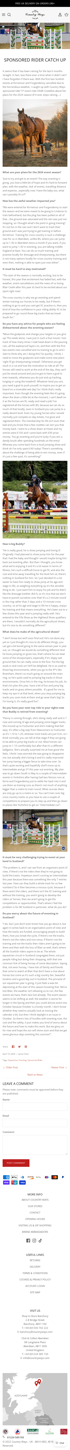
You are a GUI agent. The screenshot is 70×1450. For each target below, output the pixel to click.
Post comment (16, 1162)
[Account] (59, 14)
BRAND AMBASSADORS (35, 1231)
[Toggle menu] (3, 14)
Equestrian (13, 1060)
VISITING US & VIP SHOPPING (35, 1225)
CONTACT (35, 1212)
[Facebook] (28, 1240)
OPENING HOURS (35, 1219)
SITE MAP (35, 1292)
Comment (8, 1132)
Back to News (35, 1074)
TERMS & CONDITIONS (35, 1273)
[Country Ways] (35, 15)
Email (6, 1115)
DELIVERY (35, 1266)
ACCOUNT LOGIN (35, 1286)
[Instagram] (34, 1240)
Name (6, 1099)
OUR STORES (35, 1206)
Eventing (23, 1060)
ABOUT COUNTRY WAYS (35, 1199)
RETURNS (35, 1260)
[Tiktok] (40, 1240)
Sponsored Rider (35, 1060)
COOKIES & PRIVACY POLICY (35, 1279)
